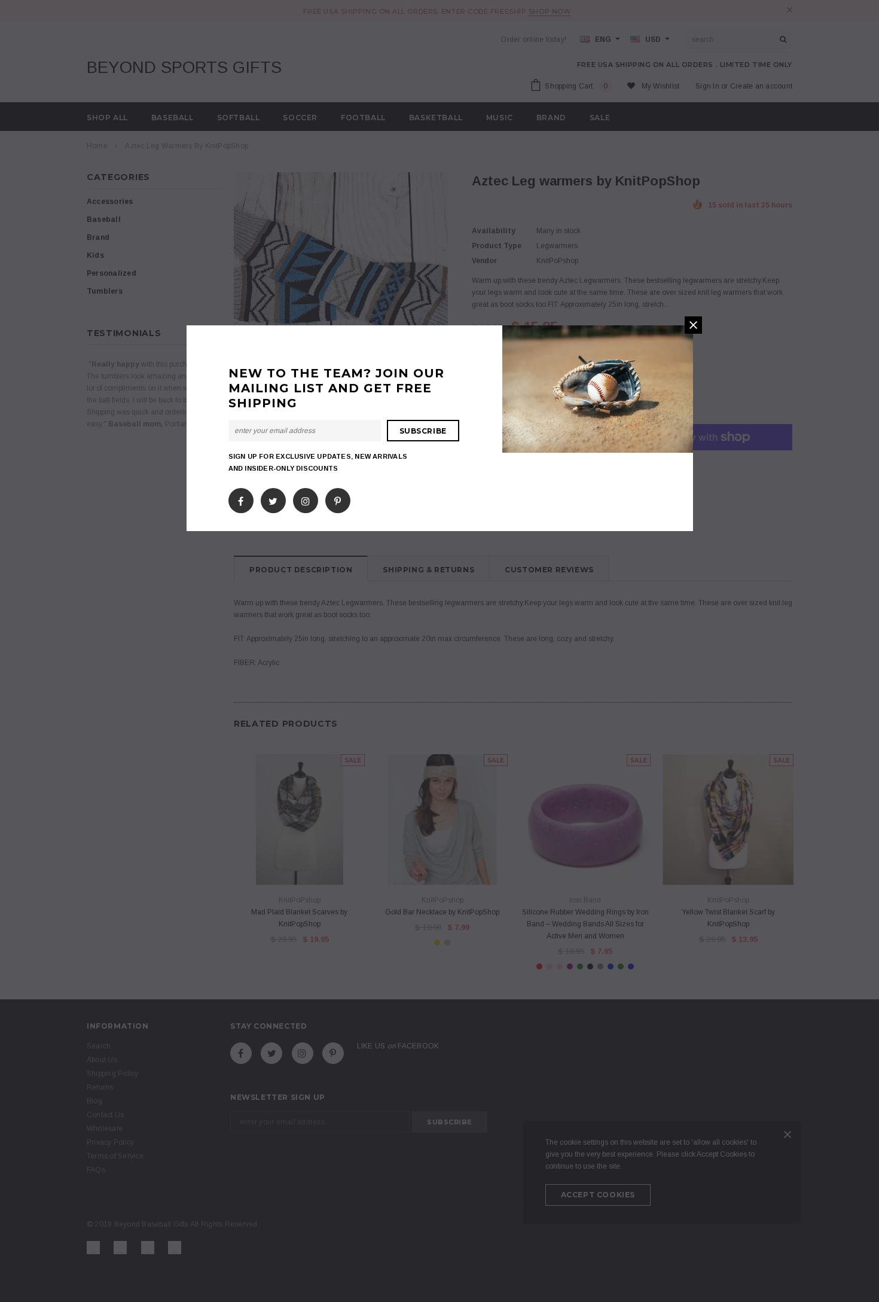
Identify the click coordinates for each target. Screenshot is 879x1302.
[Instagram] (305, 499)
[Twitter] (272, 499)
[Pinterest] (337, 499)
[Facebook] (240, 499)
